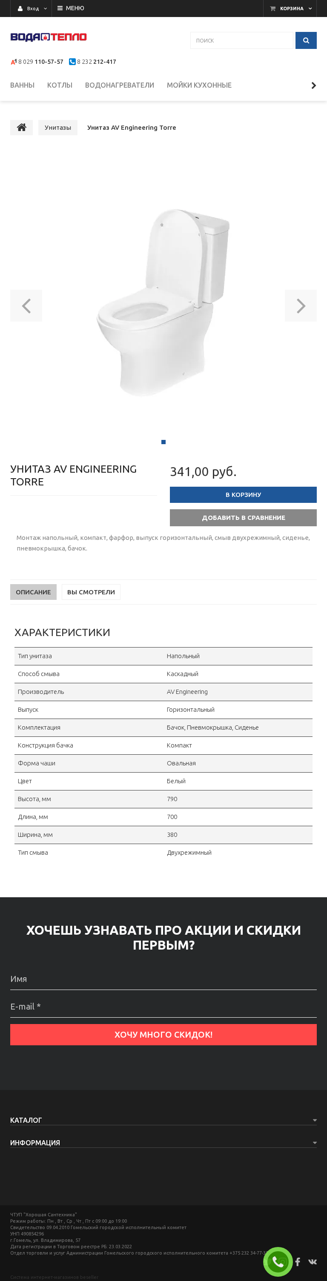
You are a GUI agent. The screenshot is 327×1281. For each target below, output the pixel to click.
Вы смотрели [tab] (91, 592)
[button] (26, 303)
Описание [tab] (33, 592)
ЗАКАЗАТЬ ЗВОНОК (281, 1262)
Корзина (292, 8)
